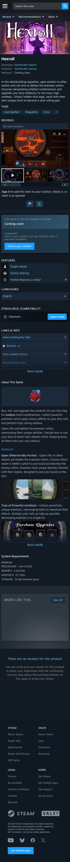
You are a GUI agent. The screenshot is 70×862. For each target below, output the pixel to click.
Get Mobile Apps (21, 850)
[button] (9, 16)
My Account (45, 795)
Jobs (41, 740)
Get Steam (44, 776)
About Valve (45, 734)
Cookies (12, 795)
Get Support (45, 789)
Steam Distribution (19, 753)
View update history (15, 354)
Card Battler (11, 112)
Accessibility (15, 782)
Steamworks (15, 747)
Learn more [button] (57, 316)
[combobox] (37, 6)
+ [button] (56, 112)
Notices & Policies (18, 789)
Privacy (12, 776)
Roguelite (31, 112)
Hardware (44, 747)
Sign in (6, 191)
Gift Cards (13, 760)
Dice (46, 112)
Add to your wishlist (19, 246)
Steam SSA (14, 740)
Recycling (44, 753)
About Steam (15, 734)
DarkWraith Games (25, 64)
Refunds (13, 802)
